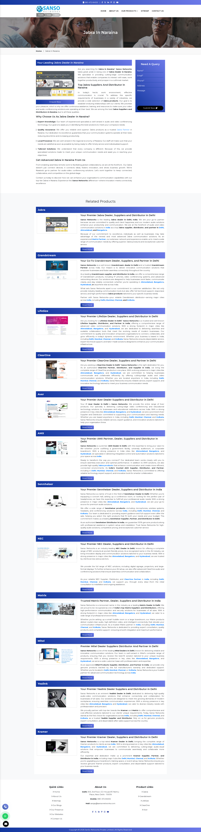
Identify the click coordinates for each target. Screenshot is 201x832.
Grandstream (145, 796)
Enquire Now (55, 102)
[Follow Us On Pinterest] (111, 2)
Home (103, 11)
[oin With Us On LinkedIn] (108, 2)
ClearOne (145, 805)
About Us (114, 11)
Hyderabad (85, 284)
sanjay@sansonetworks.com (102, 803)
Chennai (118, 300)
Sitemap (145, 11)
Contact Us (158, 11)
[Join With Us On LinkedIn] (99, 812)
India (108, 227)
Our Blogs (57, 805)
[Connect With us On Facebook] (102, 2)
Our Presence (56, 810)
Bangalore (102, 230)
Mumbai (110, 300)
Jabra (145, 792)
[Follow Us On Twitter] (105, 2)
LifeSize (145, 801)
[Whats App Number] (5, 816)
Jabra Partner (123, 130)
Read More (87, 249)
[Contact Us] (5, 808)
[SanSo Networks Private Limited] (49, 11)
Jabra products (106, 465)
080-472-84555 (91, 2)
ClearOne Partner (132, 579)
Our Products (129, 11)
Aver (145, 810)
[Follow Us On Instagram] (114, 2)
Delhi (161, 227)
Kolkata (130, 300)
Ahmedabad (86, 230)
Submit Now (149, 108)
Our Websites (57, 814)
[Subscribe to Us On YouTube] (117, 2)
